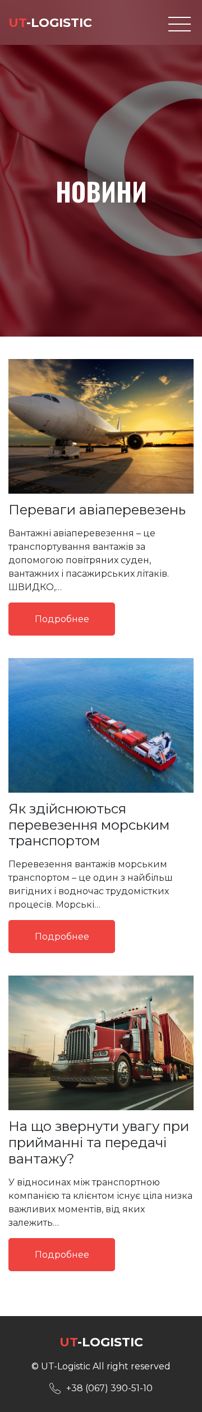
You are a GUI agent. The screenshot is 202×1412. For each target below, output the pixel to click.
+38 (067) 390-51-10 (109, 1388)
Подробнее (62, 619)
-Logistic (50, 22)
